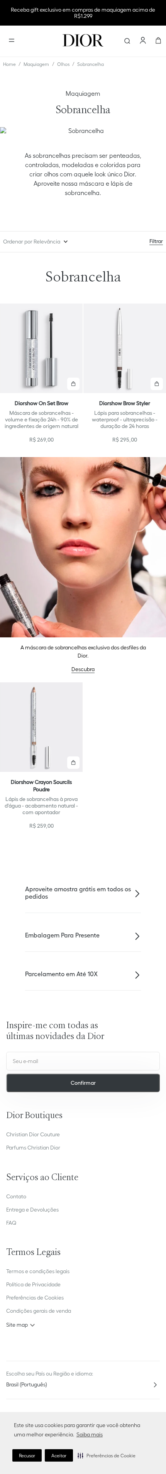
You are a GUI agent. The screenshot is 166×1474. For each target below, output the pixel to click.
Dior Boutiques (34, 1116)
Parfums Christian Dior (33, 1147)
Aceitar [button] (58, 1455)
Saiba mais (89, 1434)
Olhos (63, 64)
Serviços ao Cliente (42, 1178)
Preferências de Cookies (35, 1297)
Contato (16, 1196)
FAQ (11, 1223)
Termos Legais (33, 1252)
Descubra (83, 669)
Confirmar (83, 1083)
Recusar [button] (27, 1455)
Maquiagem (36, 64)
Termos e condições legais (37, 1271)
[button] (106, 1455)
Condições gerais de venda (38, 1311)
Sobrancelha (90, 64)
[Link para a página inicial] (9, 64)
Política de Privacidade (33, 1284)
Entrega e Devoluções (32, 1209)
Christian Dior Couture (33, 1134)
